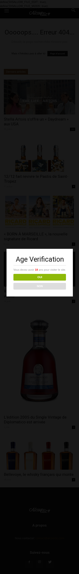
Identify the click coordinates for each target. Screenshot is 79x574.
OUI (39, 277)
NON (40, 286)
